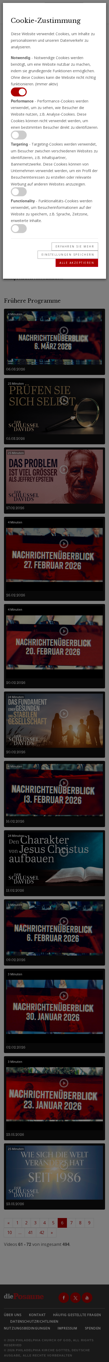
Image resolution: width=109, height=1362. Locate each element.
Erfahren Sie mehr (75, 246)
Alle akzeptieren (77, 263)
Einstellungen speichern (68, 254)
